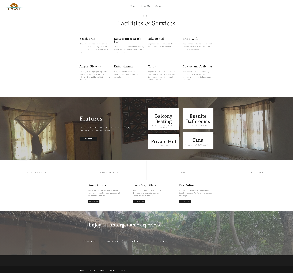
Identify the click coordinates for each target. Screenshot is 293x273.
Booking (112, 270)
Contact (159, 6)
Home (133, 6)
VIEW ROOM (88, 139)
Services (102, 270)
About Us (145, 6)
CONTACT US (93, 201)
